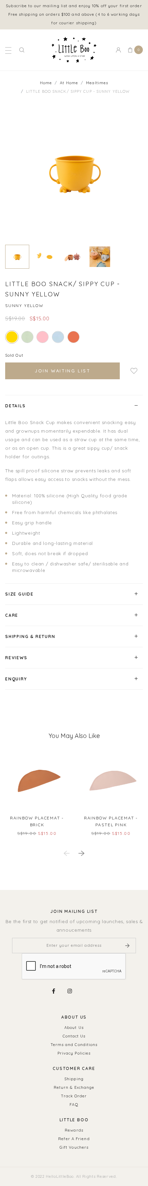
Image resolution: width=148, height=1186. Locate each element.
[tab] (74, 405)
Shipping (74, 1078)
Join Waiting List (62, 370)
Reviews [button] (16, 657)
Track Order (74, 1096)
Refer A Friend (73, 1138)
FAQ (74, 1104)
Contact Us (74, 1036)
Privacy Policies (74, 1053)
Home (46, 82)
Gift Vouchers (74, 1147)
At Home (69, 82)
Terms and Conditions (74, 1044)
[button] (81, 853)
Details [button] (15, 405)
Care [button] (11, 615)
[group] (17, 257)
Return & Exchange (74, 1087)
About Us (74, 1027)
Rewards (74, 1130)
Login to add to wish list (131, 371)
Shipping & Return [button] (30, 636)
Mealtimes (97, 82)
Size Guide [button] (19, 594)
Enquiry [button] (16, 678)
